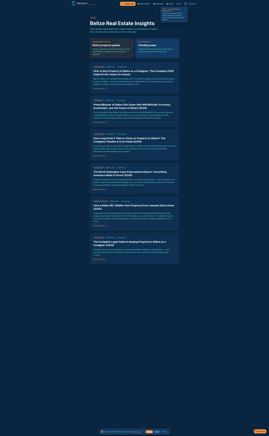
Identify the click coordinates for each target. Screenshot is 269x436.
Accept (149, 432)
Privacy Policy (137, 432)
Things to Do (128, 4)
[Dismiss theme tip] (185, 9)
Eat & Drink (158, 4)
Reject (157, 432)
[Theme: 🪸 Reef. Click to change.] (186, 3)
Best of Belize (144, 4)
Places (170, 4)
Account (192, 4)
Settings (164, 432)
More (179, 4)
